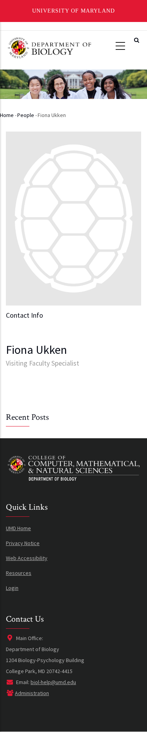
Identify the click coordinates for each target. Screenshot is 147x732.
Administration (32, 693)
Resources (18, 572)
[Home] (49, 47)
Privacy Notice (23, 543)
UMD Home (18, 528)
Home (7, 115)
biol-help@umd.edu (53, 682)
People (25, 115)
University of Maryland (73, 11)
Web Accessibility (26, 558)
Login (12, 587)
